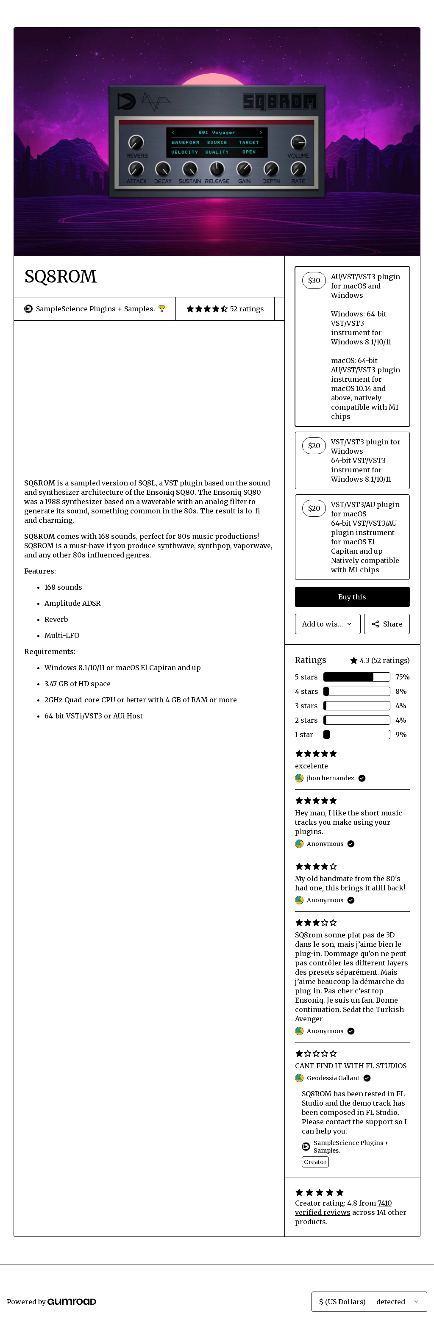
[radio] (352, 346)
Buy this (352, 597)
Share (393, 624)
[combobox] (328, 624)
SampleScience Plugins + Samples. (100, 309)
